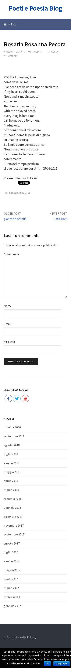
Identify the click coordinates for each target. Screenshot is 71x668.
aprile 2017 (11, 579)
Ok (47, 663)
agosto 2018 (12, 445)
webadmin (34, 52)
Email (7, 324)
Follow (16, 387)
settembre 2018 (14, 436)
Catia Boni (60, 219)
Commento (11, 254)
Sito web (9, 342)
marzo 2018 (11, 490)
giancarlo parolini (15, 219)
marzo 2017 (11, 588)
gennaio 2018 (12, 507)
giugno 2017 (12, 561)
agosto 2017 (12, 543)
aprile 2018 (11, 481)
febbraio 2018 (13, 499)
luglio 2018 (11, 454)
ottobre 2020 (12, 427)
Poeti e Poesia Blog (35, 8)
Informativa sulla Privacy (20, 637)
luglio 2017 (11, 552)
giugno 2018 (12, 463)
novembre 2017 (14, 525)
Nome (8, 306)
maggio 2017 (12, 570)
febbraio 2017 (13, 597)
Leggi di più (61, 663)
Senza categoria (19, 192)
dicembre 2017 (13, 516)
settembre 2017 (14, 534)
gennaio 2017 (12, 606)
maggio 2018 (12, 472)
